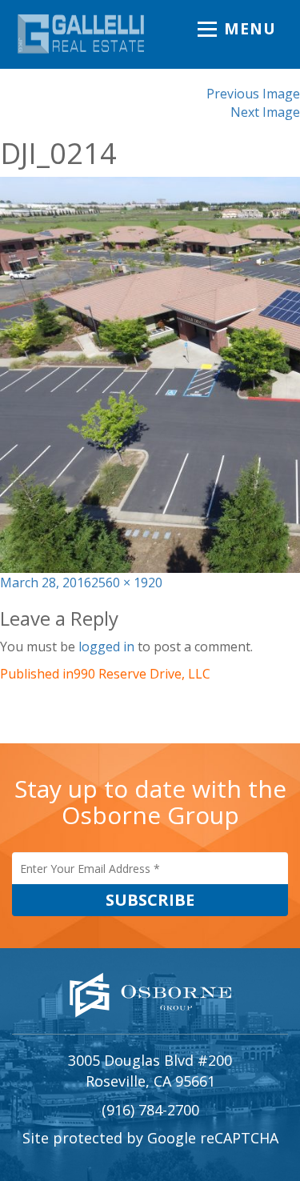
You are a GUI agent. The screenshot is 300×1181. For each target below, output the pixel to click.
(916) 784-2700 (150, 1109)
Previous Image (253, 93)
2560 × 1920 (126, 582)
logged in (106, 646)
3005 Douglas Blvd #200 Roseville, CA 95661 (150, 1071)
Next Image (265, 112)
